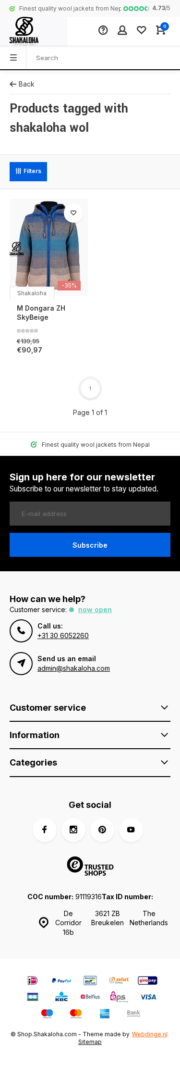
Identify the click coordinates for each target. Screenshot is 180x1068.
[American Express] (105, 1014)
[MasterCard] (76, 1014)
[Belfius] (90, 998)
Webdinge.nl (150, 1034)
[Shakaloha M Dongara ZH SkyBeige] (49, 247)
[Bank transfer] (133, 1014)
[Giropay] (148, 981)
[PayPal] (61, 981)
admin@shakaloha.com (73, 668)
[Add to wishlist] (73, 213)
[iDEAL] (33, 981)
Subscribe (90, 545)
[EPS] (119, 998)
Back (27, 84)
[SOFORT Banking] (119, 981)
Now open (95, 609)
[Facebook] (45, 830)
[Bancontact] (90, 981)
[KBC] (61, 998)
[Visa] (148, 998)
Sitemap (90, 1041)
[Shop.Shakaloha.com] (34, 31)
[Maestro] (47, 1014)
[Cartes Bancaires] (33, 998)
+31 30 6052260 (63, 635)
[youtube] (131, 830)
